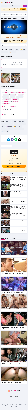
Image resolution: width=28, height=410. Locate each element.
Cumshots (5, 103)
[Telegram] (8, 139)
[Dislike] (4, 45)
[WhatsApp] (15, 139)
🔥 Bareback (12, 52)
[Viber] (12, 139)
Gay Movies (11, 394)
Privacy (7, 402)
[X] (19, 139)
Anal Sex (13, 94)
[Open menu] (26, 3)
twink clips (8, 65)
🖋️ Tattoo (14, 121)
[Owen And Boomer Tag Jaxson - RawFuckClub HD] (14, 284)
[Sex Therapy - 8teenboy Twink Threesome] (14, 248)
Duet (12, 96)
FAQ (7, 401)
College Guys (6, 101)
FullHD (24, 349)
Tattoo (12, 92)
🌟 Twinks (23, 49)
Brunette (5, 92)
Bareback (15, 99)
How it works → (14, 169)
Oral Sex (15, 101)
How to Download (14, 401)
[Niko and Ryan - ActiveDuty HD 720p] (14, 338)
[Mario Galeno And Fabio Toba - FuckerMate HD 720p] (14, 301)
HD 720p (12, 106)
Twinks (20, 94)
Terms (11, 402)
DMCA (21, 401)
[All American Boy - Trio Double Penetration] (14, 374)
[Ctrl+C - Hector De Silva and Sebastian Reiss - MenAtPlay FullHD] (14, 355)
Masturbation (6, 99)
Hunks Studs (21, 92)
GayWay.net (6, 14)
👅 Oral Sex (20, 128)
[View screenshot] (5, 78)
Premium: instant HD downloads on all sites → (14, 37)
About (3, 401)
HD (25, 278)
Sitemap (12, 396)
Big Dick (19, 96)
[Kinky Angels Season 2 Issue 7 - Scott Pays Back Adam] (14, 265)
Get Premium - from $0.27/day (14, 166)
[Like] (2, 45)
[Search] (25, 6)
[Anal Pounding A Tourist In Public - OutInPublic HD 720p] (14, 319)
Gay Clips (13, 14)
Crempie (5, 96)
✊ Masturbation (17, 126)
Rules (16, 396)
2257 (25, 401)
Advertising (17, 402)
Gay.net (8, 2)
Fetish (17, 49)
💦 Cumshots (5, 131)
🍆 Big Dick (4, 52)
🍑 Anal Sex (9, 124)
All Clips (6, 394)
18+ (22, 402)
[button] (23, 2)
